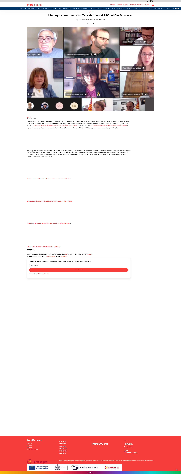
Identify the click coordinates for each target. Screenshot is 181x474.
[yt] (105, 444)
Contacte (29, 447)
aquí (66, 254)
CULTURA (125, 4)
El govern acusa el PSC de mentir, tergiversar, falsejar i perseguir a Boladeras (48, 178)
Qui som (29, 443)
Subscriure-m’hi (78, 270)
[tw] (95, 444)
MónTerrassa (51, 256)
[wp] (107, 444)
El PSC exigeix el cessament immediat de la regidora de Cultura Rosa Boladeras (49, 201)
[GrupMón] (150, 1)
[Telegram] (100, 444)
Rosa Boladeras (47, 246)
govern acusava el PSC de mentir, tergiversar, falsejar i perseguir (109, 125)
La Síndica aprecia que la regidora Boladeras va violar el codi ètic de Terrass (48, 223)
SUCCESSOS (133, 4)
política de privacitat (43, 274)
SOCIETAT (119, 4)
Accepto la (40, 274)
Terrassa (57, 246)
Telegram (89, 254)
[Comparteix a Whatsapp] (91, 23)
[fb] (93, 444)
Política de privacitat (32, 450)
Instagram (64, 256)
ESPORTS (112, 4)
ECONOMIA (140, 4)
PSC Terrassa (37, 246)
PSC (29, 246)
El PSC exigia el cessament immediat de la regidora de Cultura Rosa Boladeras (55, 125)
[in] (102, 444)
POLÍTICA (147, 4)
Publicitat (29, 445)
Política (93, 11)
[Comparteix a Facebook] (89, 23)
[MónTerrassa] (20, 6)
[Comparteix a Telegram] (93, 23)
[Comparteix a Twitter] (87, 23)
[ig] (97, 444)
